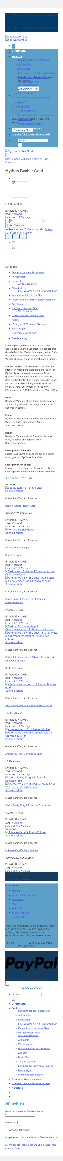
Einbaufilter (18, 281)
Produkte (17, 56)
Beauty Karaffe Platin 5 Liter (20, 505)
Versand (17, 213)
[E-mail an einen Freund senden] (18, 236)
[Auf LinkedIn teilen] (25, 236)
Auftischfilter (18, 276)
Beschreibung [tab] (19, 338)
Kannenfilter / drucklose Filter (33, 77)
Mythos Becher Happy (17, 547)
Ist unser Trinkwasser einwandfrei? (31, 134)
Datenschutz (18, 916)
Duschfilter (24, 106)
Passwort (11, 1122)
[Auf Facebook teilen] (10, 236)
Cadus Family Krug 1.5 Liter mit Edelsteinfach (29, 805)
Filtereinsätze (19, 288)
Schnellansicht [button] (14, 490)
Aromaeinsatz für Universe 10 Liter (23, 753)
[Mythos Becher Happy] (20, 196)
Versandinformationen (23, 895)
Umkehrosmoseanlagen (30, 123)
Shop (17, 159)
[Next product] (13, 179)
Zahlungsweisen (20, 912)
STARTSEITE (19, 50)
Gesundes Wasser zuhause (27, 128)
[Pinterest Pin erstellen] (21, 236)
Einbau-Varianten (21, 879)
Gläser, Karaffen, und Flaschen (34, 97)
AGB (14, 903)
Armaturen (23, 88)
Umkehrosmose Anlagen (24, 333)
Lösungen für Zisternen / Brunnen (35, 115)
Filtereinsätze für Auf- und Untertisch (37, 73)
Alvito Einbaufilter (27, 283)
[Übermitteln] (20, 144)
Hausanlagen (25, 119)
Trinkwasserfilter (27, 110)
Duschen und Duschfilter (25, 308)
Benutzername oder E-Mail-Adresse (25, 1111)
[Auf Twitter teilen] (14, 236)
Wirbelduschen (26, 93)
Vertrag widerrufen (31, 988)
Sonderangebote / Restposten (34, 60)
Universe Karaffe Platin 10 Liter (21, 850)
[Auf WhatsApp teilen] (7, 236)
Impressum (17, 899)
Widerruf (16, 908)
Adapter (16, 319)
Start (8, 159)
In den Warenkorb (15, 225)
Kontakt (16, 890)
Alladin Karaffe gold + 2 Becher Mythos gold (28, 705)
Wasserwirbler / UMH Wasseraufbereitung (29, 83)
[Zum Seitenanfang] (7, 983)
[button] (13, 46)
